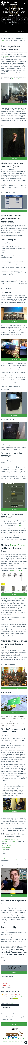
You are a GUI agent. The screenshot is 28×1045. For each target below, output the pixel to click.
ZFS (5, 602)
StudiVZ (19, 525)
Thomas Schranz (22, 110)
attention (3, 858)
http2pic (4, 852)
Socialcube (5, 839)
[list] (25, 3)
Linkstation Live (21, 598)
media (11, 858)
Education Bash (5, 56)
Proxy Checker (6, 847)
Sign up (14, 1024)
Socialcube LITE (15, 839)
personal (20, 996)
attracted (18, 857)
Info (12, 1003)
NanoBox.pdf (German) (15, 570)
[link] (25, 3)
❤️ (16, 994)
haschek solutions (13, 996)
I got (17, 858)
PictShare (4, 841)
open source (13, 841)
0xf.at (3, 849)
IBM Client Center (17, 79)
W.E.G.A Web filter (7, 845)
